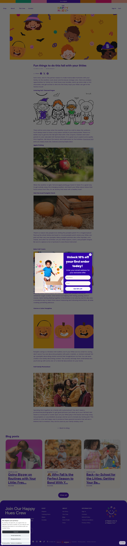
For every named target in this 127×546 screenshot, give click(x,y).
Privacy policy (6, 543)
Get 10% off (77, 289)
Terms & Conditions (16, 543)
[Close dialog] (90, 254)
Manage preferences (16, 539)
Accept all (16, 532)
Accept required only (16, 535)
